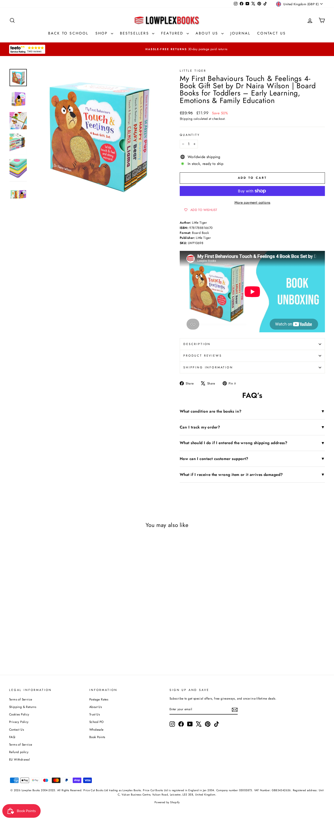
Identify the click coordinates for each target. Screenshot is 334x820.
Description (197, 344)
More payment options (252, 202)
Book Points (97, 737)
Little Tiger (193, 71)
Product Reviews (202, 355)
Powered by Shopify (167, 802)
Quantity (190, 135)
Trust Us (94, 714)
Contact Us (271, 33)
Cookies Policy (19, 714)
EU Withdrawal (19, 759)
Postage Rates (98, 699)
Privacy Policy (19, 722)
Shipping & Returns (22, 707)
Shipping (186, 118)
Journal (240, 33)
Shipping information (208, 367)
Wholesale (96, 729)
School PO (96, 722)
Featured (173, 33)
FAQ (12, 737)
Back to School (68, 33)
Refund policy (18, 752)
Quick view (46, 609)
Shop (102, 33)
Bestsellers (135, 33)
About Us (208, 33)
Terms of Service (20, 699)
